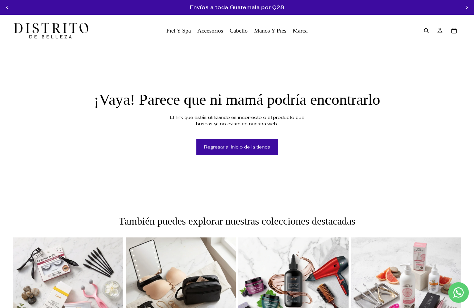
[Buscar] (426, 31)
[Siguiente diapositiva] (467, 7)
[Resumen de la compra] (454, 31)
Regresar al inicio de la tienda (237, 147)
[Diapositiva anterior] (7, 7)
